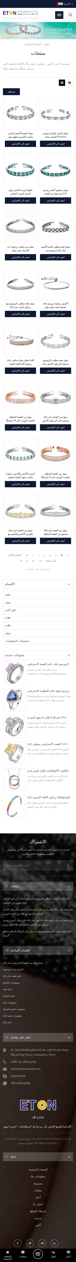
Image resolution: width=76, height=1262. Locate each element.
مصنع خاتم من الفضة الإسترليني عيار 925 (23, 962)
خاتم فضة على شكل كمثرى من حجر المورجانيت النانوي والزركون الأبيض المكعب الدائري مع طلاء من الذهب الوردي (38, 911)
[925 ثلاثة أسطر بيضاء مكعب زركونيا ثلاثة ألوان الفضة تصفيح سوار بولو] (20, 339)
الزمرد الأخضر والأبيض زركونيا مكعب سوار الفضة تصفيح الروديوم (20, 475)
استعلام (11, 91)
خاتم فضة (7, 989)
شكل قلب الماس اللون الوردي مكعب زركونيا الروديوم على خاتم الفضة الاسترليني (49, 664)
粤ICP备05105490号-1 (46, 1143)
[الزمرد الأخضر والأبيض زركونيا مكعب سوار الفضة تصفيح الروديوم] (20, 453)
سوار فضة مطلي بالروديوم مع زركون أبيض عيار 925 (20, 305)
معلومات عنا (38, 1176)
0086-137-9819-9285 (23, 1061)
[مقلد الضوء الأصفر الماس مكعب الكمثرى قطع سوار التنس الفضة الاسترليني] (20, 112)
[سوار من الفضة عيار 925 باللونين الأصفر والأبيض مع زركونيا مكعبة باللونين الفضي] (20, 510)
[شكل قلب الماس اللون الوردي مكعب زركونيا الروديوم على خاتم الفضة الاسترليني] (14, 673)
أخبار (38, 1197)
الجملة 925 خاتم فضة (13, 969)
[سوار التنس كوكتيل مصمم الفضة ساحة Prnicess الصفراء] (55, 112)
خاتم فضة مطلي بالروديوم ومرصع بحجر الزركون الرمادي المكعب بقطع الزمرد (37, 933)
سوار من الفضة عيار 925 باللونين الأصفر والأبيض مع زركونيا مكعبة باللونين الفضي (20, 532)
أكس (38, 1225)
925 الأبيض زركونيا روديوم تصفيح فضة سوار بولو (55, 305)
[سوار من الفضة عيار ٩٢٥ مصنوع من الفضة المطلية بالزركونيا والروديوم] (55, 510)
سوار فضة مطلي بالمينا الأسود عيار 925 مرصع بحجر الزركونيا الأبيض (55, 248)
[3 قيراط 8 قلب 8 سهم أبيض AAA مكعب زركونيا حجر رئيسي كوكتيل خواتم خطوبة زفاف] (14, 726)
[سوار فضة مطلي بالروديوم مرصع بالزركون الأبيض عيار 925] (55, 339)
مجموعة (38, 1183)
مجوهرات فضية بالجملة (14, 1009)
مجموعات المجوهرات (17, 640)
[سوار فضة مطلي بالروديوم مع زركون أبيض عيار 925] (20, 283)
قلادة (8, 617)
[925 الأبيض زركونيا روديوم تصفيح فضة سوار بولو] (55, 283)
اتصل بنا (38, 1204)
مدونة (38, 1218)
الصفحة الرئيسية (33, 44)
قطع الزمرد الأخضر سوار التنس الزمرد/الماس (20, 192)
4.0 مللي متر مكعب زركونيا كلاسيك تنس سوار (20, 248)
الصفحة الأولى (14, 555)
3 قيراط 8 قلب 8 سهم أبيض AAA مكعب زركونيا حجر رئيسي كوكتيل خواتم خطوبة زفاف (49, 717)
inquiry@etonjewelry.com (26, 1068)
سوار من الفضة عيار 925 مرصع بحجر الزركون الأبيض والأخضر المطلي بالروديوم (55, 419)
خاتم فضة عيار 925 (12, 976)
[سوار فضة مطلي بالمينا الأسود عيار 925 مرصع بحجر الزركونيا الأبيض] (55, 226)
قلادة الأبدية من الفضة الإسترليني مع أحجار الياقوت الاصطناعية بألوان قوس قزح (49, 770)
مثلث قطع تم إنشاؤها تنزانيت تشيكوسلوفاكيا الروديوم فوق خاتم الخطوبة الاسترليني (49, 690)
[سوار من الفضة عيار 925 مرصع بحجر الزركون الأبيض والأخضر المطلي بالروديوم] (55, 396)
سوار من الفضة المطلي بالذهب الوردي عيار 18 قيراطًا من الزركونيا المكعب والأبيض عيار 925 (55, 475)
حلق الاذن (10, 610)
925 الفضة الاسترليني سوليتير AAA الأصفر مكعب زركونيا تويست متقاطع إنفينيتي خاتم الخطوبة (49, 744)
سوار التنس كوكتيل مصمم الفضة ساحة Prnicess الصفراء (55, 135)
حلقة (8, 594)
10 (33, 560)
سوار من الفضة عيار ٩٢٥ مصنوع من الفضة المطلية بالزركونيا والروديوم (55, 532)
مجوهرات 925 (10, 1002)
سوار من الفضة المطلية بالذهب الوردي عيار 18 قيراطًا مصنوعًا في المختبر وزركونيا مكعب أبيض (20, 419)
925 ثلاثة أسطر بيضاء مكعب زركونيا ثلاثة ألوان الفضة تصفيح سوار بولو (20, 362)
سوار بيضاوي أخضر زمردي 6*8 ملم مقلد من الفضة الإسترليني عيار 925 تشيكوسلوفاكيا (55, 192)
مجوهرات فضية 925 (12, 1015)
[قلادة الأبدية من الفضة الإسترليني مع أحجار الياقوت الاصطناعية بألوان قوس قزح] (14, 779)
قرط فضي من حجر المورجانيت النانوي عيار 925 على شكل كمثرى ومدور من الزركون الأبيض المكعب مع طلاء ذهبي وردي (38, 922)
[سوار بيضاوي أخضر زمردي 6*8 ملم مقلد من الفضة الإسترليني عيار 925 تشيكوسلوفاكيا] (55, 169)
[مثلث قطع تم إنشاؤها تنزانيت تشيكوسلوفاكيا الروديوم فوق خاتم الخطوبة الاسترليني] (14, 700)
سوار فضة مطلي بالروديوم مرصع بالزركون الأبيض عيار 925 (55, 362)
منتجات (38, 1190)
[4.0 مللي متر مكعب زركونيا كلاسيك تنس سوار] (20, 226)
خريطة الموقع (38, 1211)
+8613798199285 (20, 1083)
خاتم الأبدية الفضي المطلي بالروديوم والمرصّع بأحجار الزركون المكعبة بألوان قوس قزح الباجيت (36, 900)
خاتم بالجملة (9, 996)
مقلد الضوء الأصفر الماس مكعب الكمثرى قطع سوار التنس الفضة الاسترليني (20, 135)
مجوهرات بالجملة (11, 982)
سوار (47, 44)
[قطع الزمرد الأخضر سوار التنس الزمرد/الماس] (20, 169)
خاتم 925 (7, 1022)
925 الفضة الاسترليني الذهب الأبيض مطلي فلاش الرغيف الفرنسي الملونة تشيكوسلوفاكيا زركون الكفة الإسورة (49, 797)
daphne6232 (18, 1075)
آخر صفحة (51, 560)
